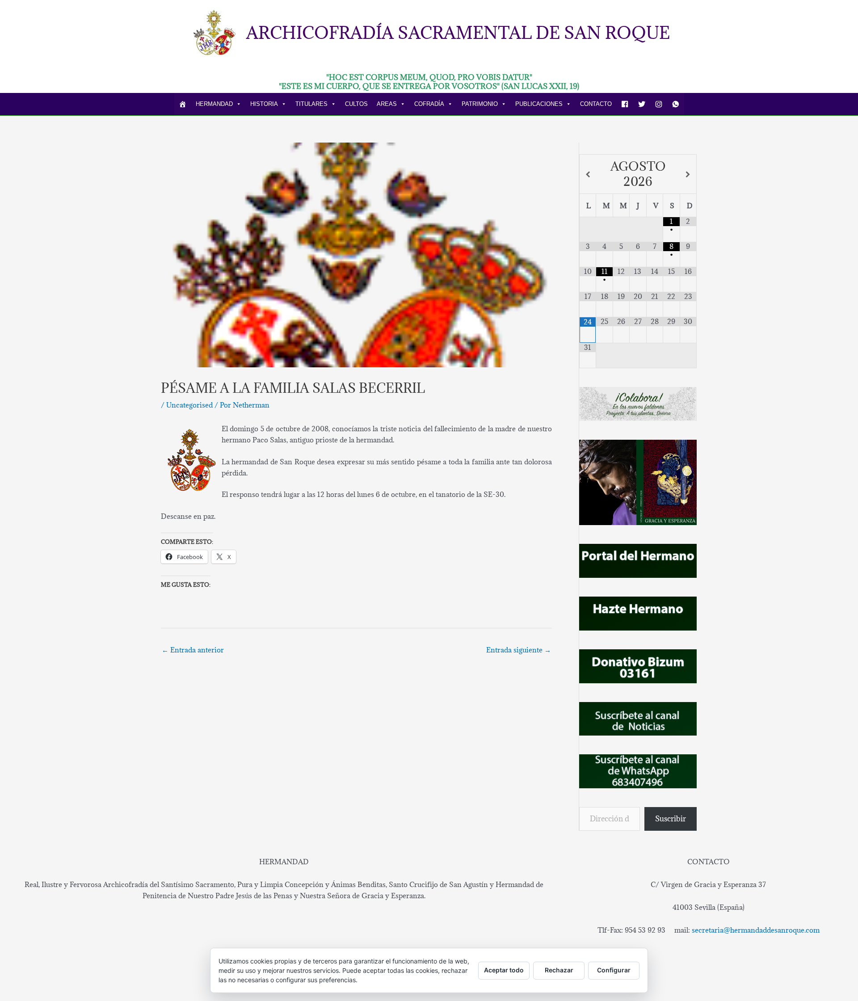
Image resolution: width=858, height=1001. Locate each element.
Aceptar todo (504, 970)
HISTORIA (264, 104)
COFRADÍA (429, 104)
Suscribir (670, 819)
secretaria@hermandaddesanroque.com (756, 929)
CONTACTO (596, 104)
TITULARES (311, 104)
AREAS (387, 104)
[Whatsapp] (675, 104)
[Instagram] (658, 104)
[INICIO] (182, 104)
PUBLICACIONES (539, 104)
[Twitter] (641, 104)
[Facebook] (624, 104)
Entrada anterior (193, 649)
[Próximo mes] (688, 174)
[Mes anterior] (588, 174)
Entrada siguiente (518, 649)
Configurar (614, 970)
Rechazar (559, 970)
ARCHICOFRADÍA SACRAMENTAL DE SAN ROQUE (458, 32)
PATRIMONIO (480, 104)
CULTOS (356, 104)
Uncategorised (189, 404)
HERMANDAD (214, 104)
